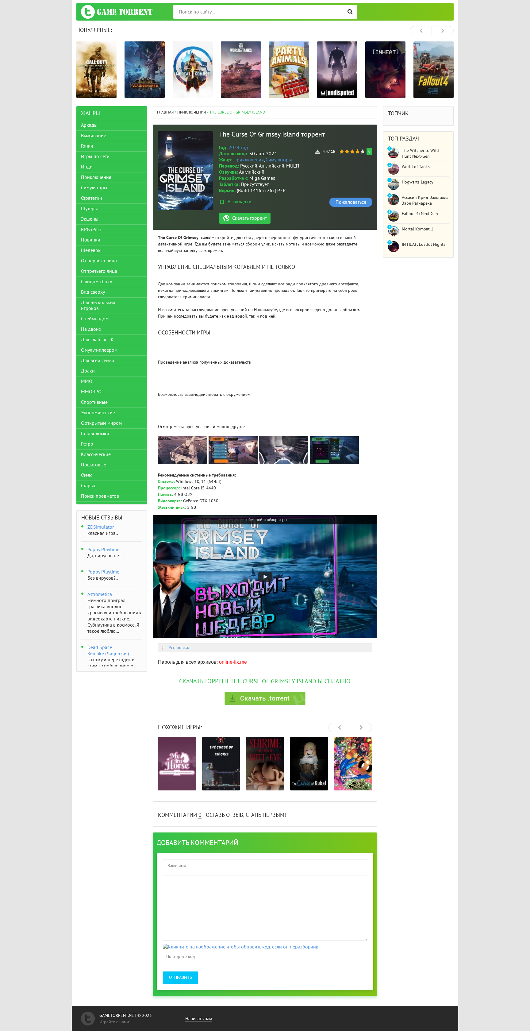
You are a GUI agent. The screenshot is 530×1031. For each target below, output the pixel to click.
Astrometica (99, 594)
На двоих (91, 329)
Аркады (89, 125)
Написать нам (198, 1018)
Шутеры (89, 208)
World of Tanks (416, 166)
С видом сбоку (96, 281)
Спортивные (94, 402)
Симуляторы (279, 160)
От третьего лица (99, 271)
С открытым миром (101, 423)
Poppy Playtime (103, 549)
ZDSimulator (100, 527)
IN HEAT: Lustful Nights (423, 244)
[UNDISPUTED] (337, 69)
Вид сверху (93, 292)
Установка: (179, 647)
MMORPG (91, 392)
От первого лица (99, 261)
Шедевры (91, 250)
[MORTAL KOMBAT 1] (193, 69)
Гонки (87, 146)
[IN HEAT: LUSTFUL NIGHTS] (385, 69)
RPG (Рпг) (91, 229)
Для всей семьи (97, 360)
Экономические (98, 412)
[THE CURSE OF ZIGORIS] (221, 763)
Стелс (86, 475)
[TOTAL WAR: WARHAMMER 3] (145, 69)
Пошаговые (93, 465)
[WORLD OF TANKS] (241, 69)
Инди (87, 167)
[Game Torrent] (116, 12)
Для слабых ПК (97, 339)
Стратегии (91, 198)
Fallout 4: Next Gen (420, 213)
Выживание (93, 135)
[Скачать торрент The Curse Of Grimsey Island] (265, 698)
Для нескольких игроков (98, 305)
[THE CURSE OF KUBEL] (309, 763)
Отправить (180, 977)
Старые (88, 485)
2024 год (238, 147)
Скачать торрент (249, 218)
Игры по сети (95, 156)
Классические (96, 454)
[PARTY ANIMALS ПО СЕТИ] (289, 69)
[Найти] (350, 12)
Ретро (87, 444)
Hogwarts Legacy (417, 182)
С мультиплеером (99, 350)
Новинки (90, 240)
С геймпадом (95, 319)
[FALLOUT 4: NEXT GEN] (433, 69)
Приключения (248, 160)
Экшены (89, 219)
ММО (86, 381)
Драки (88, 371)
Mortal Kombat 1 (417, 229)
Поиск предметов (100, 496)
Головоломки (95, 433)
